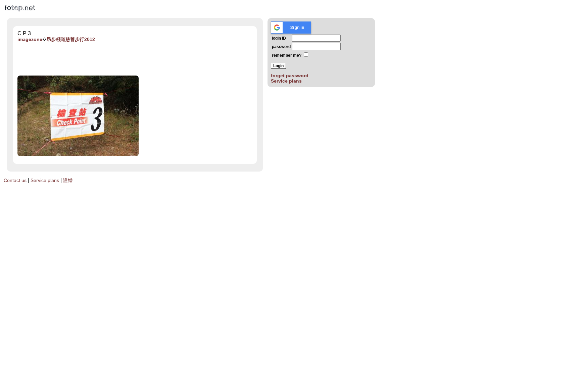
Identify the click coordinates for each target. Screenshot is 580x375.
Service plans (286, 81)
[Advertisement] (141, 59)
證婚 (67, 180)
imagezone (29, 39)
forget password (289, 75)
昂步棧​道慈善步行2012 (71, 39)
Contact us (15, 180)
